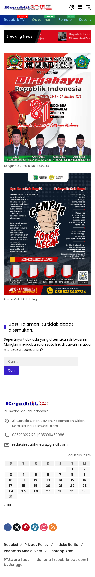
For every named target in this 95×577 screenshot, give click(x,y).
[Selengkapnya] (47, 403)
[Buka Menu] (80, 7)
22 (72, 485)
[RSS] (53, 527)
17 (10, 485)
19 (35, 485)
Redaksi (11, 544)
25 (23, 491)
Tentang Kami (61, 550)
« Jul (7, 505)
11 (23, 480)
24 (11, 491)
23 (84, 485)
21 (60, 485)
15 (72, 480)
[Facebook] (8, 527)
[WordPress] (35, 527)
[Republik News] (28, 7)
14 (60, 480)
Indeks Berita (66, 544)
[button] (72, 7)
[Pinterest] (26, 527)
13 (48, 480)
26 (35, 491)
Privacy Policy (36, 544)
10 (11, 480)
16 (84, 480)
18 (23, 485)
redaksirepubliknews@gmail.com (40, 444)
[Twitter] (17, 527)
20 (48, 485)
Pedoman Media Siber (23, 550)
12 (35, 480)
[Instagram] (44, 527)
